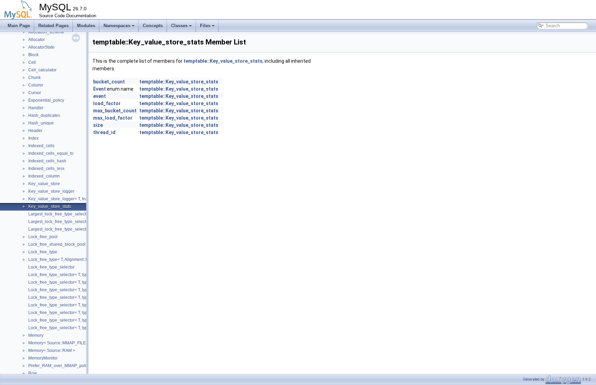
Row (32, 373)
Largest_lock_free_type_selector (59, 214)
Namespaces (116, 25)
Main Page (19, 25)
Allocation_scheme (46, 32)
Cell (32, 62)
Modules (86, 25)
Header (35, 130)
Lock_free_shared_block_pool (57, 244)
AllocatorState (41, 47)
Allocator (36, 39)
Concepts (153, 25)
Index (33, 138)
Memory (35, 335)
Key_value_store (44, 183)
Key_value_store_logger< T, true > (60, 198)
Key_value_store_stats (49, 206)
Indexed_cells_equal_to (50, 153)
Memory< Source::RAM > (51, 350)
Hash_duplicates (44, 115)
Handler (35, 107)
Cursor (34, 92)
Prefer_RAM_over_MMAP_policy (59, 365)
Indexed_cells (41, 145)
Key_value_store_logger (51, 191)
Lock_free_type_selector (51, 267)
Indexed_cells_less (46, 168)
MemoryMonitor (43, 358)
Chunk (34, 77)
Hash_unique (41, 123)
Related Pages (53, 25)
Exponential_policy (46, 100)
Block (33, 54)
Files (205, 25)
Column (35, 85)
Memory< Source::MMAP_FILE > (58, 343)
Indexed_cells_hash (47, 161)
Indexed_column (44, 176)
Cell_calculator (42, 70)
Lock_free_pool (43, 236)
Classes (179, 25)
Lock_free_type (42, 252)
